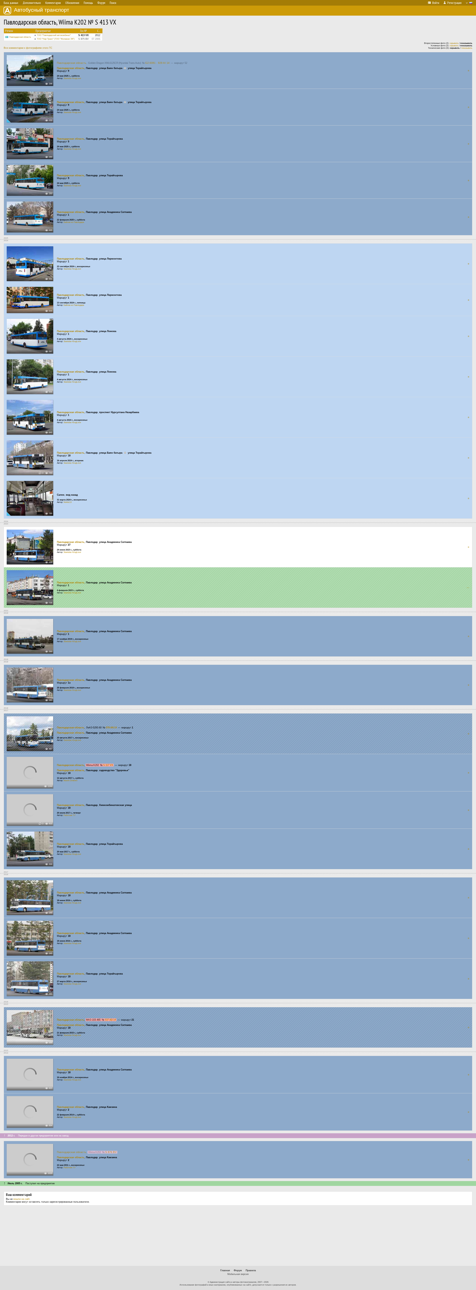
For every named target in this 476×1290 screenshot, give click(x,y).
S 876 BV (111, 1152)
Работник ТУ (69, 815)
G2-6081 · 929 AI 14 (157, 63)
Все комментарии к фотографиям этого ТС (28, 47)
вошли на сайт (21, 1199)
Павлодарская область (20, 37)
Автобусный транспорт (41, 10)
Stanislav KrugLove (72, 78)
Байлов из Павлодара (74, 222)
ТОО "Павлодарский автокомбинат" (54, 35)
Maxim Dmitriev (71, 780)
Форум (238, 1270)
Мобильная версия (238, 1274)
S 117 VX (108, 765)
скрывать (454, 43)
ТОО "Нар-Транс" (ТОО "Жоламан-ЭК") (56, 39)
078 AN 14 (111, 727)
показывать (466, 48)
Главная (225, 1270)
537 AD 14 (110, 1019)
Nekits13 (68, 502)
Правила (251, 1270)
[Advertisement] (238, 1237)
